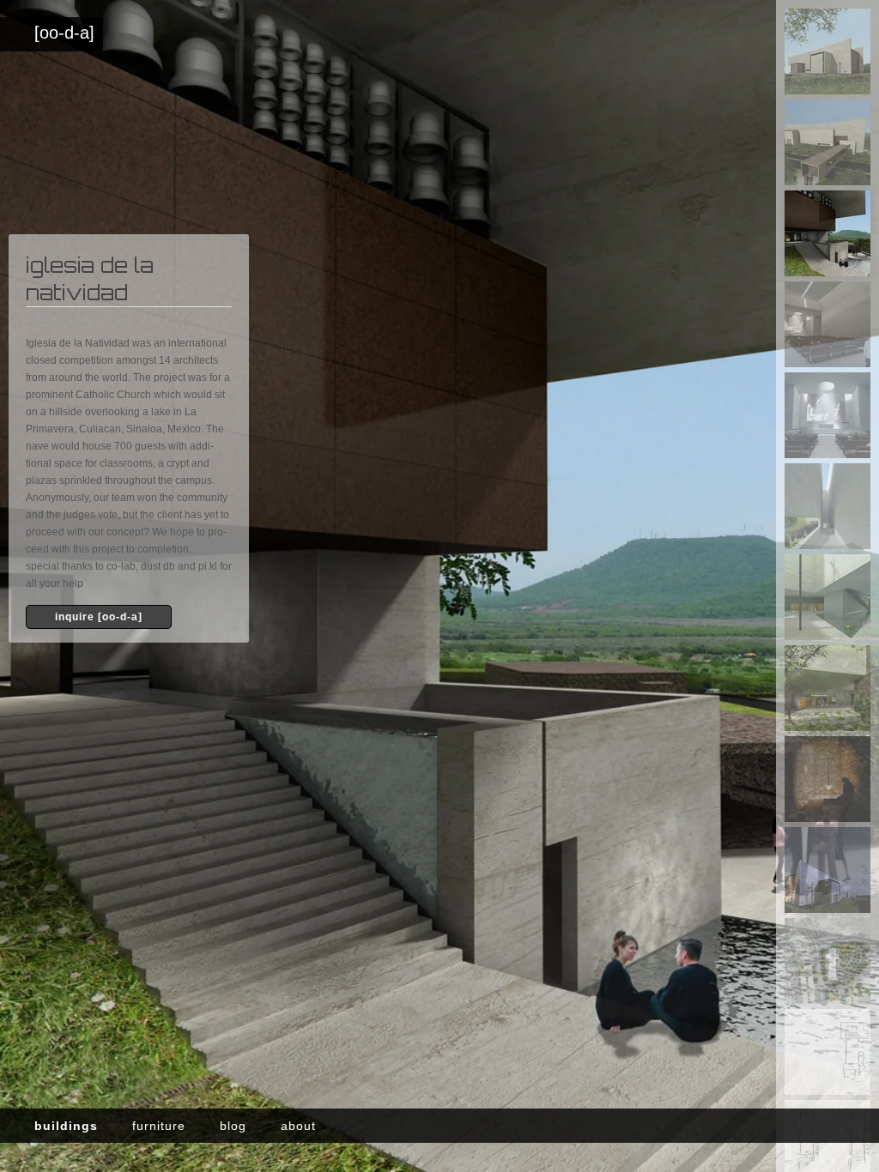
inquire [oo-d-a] (98, 617)
